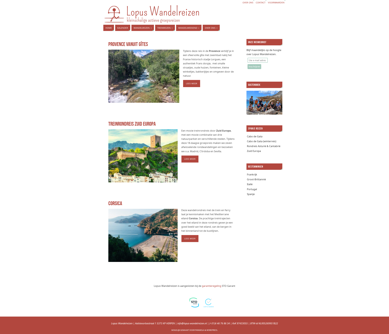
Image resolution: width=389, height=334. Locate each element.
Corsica (115, 203)
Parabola (199, 330)
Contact (260, 2)
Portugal (252, 189)
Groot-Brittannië (256, 179)
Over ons (248, 2)
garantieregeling (211, 286)
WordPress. (212, 330)
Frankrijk (252, 174)
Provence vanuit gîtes (128, 44)
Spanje (251, 194)
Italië (250, 184)
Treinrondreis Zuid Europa (132, 124)
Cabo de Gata (254, 136)
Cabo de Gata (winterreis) (261, 141)
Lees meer (191, 83)
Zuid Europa (254, 151)
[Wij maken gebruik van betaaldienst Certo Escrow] (209, 306)
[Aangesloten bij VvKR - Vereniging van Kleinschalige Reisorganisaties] (179, 306)
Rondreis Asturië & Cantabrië (263, 146)
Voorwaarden (276, 2)
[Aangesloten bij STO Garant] (194, 306)
